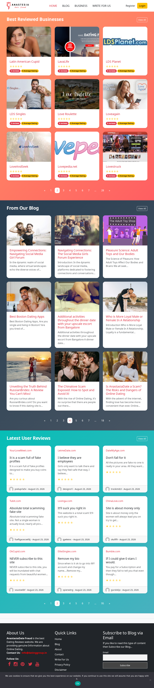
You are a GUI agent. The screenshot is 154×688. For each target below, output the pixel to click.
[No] (150, 680)
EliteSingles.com (67, 551)
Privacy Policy (62, 664)
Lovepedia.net (67, 166)
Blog (57, 644)
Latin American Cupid (24, 61)
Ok (77, 683)
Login (142, 5)
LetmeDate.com (67, 450)
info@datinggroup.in (34, 652)
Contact (59, 654)
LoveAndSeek (19, 166)
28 (102, 190)
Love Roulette (67, 114)
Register (130, 5)
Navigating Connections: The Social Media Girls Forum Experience (75, 254)
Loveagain (113, 114)
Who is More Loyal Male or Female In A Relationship (124, 318)
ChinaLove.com (114, 501)
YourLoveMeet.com (21, 450)
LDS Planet (113, 61)
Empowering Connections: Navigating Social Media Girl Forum (28, 254)
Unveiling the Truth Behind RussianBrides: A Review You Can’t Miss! (28, 390)
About (58, 649)
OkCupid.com (17, 551)
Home (58, 639)
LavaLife (63, 61)
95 (102, 603)
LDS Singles (18, 114)
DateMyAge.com (115, 450)
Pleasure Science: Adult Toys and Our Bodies (122, 252)
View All (142, 19)
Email (105, 652)
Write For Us (62, 659)
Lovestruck (113, 166)
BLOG (65, 6)
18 (102, 420)
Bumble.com (113, 551)
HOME (53, 6)
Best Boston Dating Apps (27, 316)
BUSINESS (81, 6)
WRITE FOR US (101, 6)
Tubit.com (15, 501)
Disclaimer (61, 669)
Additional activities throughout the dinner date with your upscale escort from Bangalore (77, 321)
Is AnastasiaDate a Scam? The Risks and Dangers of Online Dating (124, 390)
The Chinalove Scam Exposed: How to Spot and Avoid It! (76, 390)
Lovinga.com (65, 501)
